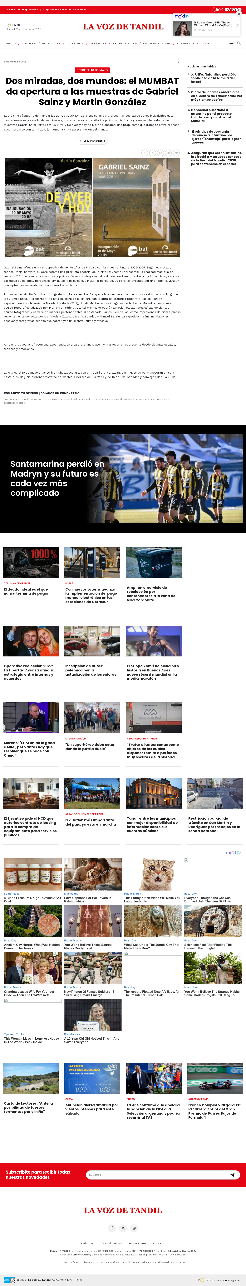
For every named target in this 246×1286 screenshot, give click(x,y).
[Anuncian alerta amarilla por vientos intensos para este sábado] (92, 1078)
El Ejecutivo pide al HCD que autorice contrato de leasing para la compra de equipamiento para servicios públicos (30, 826)
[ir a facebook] (112, 1228)
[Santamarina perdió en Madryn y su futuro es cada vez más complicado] (164, 478)
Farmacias (185, 43)
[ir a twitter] (123, 1228)
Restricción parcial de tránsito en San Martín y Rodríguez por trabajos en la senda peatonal (214, 824)
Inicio (11, 43)
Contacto (159, 1243)
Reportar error (137, 1243)
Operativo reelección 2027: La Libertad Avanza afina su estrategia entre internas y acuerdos (29, 672)
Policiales (51, 43)
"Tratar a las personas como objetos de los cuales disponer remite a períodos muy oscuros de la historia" (153, 750)
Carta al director (111, 1243)
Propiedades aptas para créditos (65, 9)
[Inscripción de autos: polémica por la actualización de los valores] (92, 641)
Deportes (98, 43)
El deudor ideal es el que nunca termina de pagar (26, 591)
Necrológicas (125, 43)
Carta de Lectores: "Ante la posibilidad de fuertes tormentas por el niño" (28, 1107)
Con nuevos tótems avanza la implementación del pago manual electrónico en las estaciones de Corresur (91, 595)
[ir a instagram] (134, 1228)
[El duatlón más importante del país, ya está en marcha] (92, 793)
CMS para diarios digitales (225, 1280)
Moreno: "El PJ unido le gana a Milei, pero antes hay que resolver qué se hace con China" (29, 749)
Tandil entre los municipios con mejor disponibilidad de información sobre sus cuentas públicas (152, 824)
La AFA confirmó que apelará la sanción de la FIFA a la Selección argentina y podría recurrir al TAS (153, 1111)
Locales (29, 43)
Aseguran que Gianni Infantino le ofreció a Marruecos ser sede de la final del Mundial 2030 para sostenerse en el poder (216, 158)
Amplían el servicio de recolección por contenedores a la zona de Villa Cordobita (151, 593)
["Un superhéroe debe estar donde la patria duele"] (92, 717)
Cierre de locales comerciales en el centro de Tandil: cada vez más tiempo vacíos (217, 96)
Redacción (87, 1243)
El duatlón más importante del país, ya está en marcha (90, 822)
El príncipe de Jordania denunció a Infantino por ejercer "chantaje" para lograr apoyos (216, 137)
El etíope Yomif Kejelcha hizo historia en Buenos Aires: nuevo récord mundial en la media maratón (153, 672)
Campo (206, 43)
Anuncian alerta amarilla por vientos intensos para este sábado (91, 1109)
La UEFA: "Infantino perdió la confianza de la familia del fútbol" (214, 78)
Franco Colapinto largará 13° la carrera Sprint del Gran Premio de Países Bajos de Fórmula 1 (214, 1111)
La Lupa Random (157, 43)
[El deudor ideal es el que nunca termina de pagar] (31, 562)
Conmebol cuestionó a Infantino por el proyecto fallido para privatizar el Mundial (211, 115)
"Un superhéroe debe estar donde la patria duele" (90, 746)
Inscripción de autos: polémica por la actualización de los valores (90, 670)
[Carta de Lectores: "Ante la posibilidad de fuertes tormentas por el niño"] (31, 1078)
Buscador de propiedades (21, 9)
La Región (75, 43)
